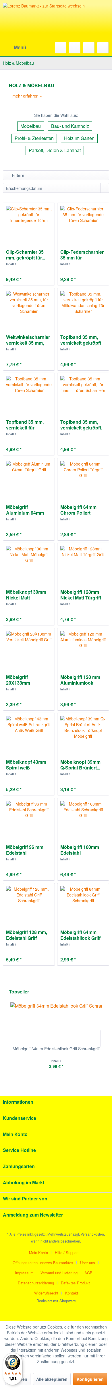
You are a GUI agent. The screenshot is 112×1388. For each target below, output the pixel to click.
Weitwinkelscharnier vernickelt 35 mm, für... (28, 340)
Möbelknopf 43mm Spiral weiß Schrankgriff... (26, 765)
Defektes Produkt (75, 1283)
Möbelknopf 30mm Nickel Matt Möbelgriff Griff (26, 595)
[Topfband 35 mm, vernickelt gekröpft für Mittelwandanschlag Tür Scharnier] (83, 308)
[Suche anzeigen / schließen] (60, 47)
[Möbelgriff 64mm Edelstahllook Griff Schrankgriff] (83, 903)
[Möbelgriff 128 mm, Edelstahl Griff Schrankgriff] (29, 903)
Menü (20, 47)
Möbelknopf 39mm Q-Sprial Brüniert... (80, 765)
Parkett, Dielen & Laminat (55, 150)
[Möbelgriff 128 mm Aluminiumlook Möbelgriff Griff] (83, 648)
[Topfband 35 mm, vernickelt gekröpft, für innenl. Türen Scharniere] (83, 393)
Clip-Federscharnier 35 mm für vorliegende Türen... (82, 255)
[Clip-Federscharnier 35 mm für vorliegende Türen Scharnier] (83, 223)
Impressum (24, 1272)
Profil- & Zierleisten (34, 138)
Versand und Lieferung (59, 1272)
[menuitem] (14, 47)
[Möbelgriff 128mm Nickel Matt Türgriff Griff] (83, 563)
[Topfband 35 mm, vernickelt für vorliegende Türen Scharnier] (29, 393)
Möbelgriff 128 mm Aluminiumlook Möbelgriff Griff (80, 680)
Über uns (87, 1262)
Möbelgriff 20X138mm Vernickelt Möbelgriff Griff (28, 680)
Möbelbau (30, 126)
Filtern (17, 175)
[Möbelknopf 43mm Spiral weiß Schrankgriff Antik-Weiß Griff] (29, 733)
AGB (88, 1272)
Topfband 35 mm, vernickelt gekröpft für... (80, 340)
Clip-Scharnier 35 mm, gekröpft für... (25, 255)
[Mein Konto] (88, 47)
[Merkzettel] (74, 47)
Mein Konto (38, 1252)
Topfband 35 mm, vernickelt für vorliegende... (25, 425)
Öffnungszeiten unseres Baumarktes (43, 1262)
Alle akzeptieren (51, 1379)
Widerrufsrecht (46, 1293)
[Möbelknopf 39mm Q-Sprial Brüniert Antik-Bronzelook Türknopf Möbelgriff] (83, 733)
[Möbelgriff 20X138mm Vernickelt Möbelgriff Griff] (29, 648)
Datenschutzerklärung (36, 1283)
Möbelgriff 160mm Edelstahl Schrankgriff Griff (79, 850)
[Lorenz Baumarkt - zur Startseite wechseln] (46, 29)
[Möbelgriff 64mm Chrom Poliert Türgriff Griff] (83, 478)
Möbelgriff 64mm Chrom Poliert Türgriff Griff (78, 510)
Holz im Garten (79, 138)
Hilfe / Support (67, 1252)
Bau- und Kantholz (70, 126)
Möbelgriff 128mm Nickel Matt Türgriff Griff (80, 595)
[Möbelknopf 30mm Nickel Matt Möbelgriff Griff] (29, 563)
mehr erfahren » (27, 96)
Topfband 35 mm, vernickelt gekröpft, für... (81, 425)
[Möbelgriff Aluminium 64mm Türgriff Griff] (29, 478)
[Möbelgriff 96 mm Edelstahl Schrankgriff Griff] (29, 818)
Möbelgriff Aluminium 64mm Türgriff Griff (25, 510)
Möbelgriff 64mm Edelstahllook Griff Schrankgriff (80, 935)
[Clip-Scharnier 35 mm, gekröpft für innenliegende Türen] (29, 223)
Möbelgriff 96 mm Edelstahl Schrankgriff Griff (24, 850)
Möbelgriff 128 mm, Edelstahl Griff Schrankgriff (26, 935)
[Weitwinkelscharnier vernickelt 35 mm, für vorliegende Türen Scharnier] (29, 308)
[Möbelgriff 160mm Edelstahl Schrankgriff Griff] (83, 818)
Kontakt (71, 1293)
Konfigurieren (90, 1379)
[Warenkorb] (103, 47)
